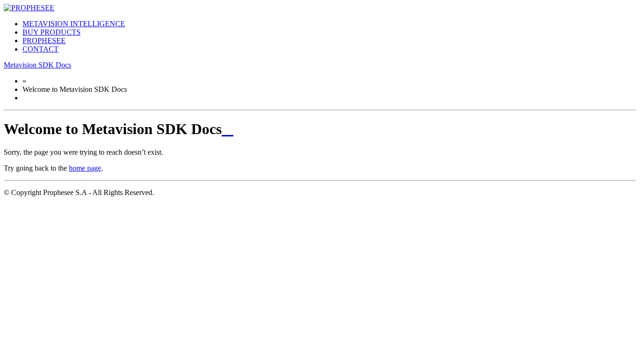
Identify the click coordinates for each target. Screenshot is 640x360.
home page (85, 168)
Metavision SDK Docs (37, 65)
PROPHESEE (44, 41)
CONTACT (40, 49)
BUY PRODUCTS (51, 32)
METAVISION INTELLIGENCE (73, 24)
